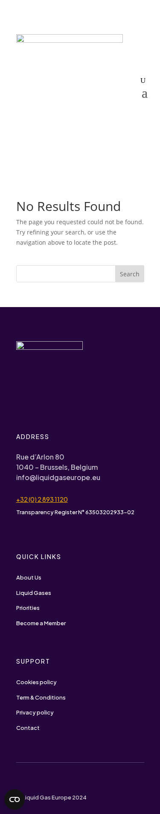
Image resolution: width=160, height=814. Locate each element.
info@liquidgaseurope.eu (58, 477)
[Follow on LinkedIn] (36, 781)
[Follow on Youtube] (19, 781)
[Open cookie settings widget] (14, 799)
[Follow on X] (53, 781)
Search (130, 274)
